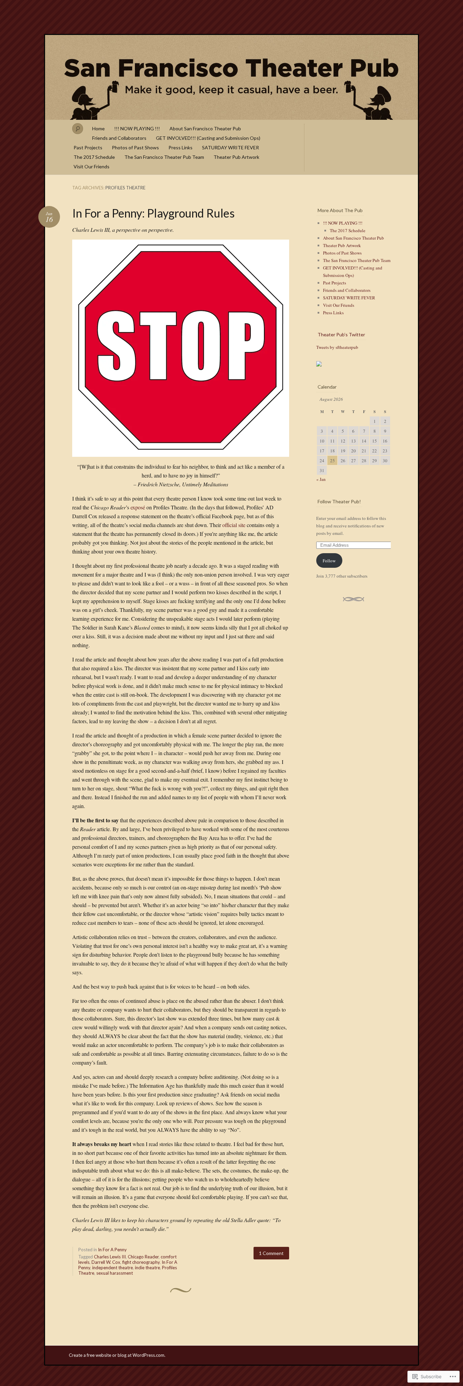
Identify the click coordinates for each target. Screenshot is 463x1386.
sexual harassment (114, 1273)
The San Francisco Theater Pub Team (164, 157)
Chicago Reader (143, 1256)
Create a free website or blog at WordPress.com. (117, 1355)
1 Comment (271, 1253)
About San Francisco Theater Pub (205, 128)
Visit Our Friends (91, 166)
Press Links (180, 147)
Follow (329, 561)
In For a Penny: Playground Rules (153, 213)
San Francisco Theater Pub (231, 77)
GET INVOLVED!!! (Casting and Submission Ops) (208, 138)
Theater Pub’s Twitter (341, 334)
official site (233, 524)
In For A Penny (112, 1249)
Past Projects (88, 147)
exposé (137, 507)
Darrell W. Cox (106, 1262)
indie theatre (147, 1267)
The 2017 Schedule (94, 157)
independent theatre (112, 1267)
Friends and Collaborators (119, 138)
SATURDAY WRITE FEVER (230, 147)
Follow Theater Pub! (339, 501)
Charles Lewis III (110, 1256)
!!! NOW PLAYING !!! (137, 128)
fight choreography (141, 1262)
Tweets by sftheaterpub (337, 347)
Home (98, 128)
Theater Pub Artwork (236, 157)
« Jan (321, 479)
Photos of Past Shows (135, 147)
